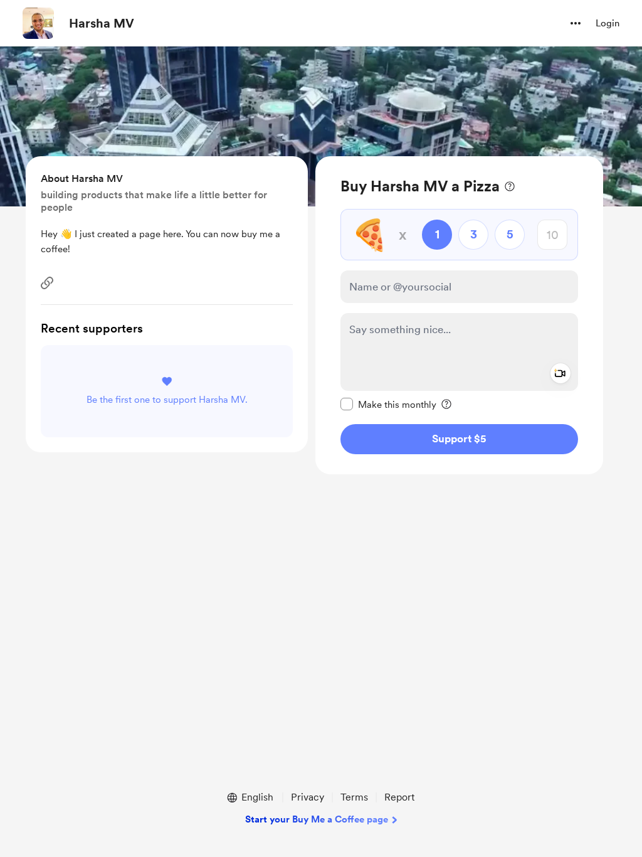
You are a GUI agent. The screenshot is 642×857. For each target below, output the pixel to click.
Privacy (307, 797)
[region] (459, 315)
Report (399, 797)
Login (607, 23)
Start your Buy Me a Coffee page (316, 819)
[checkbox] (388, 404)
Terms (354, 797)
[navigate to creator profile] (38, 23)
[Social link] (47, 283)
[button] (576, 23)
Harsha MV (101, 23)
